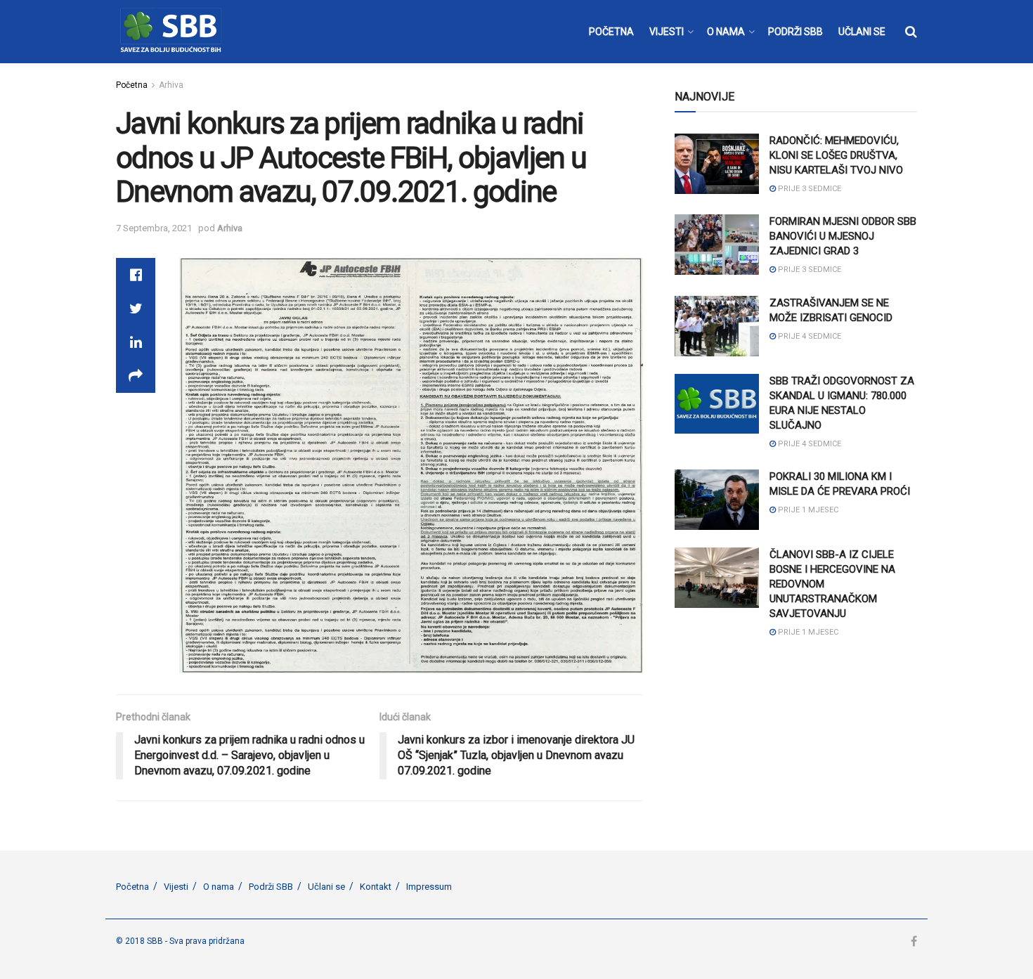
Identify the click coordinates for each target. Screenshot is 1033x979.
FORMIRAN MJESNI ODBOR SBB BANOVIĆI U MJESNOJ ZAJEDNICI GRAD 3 (842, 236)
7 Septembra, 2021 (154, 228)
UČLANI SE (861, 31)
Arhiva (171, 85)
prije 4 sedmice (808, 336)
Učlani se (326, 886)
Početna (132, 85)
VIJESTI (666, 31)
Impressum (429, 886)
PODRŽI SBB (795, 31)
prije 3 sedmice (808, 188)
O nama (218, 886)
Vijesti (176, 886)
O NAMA (726, 31)
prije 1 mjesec (807, 509)
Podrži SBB (271, 886)
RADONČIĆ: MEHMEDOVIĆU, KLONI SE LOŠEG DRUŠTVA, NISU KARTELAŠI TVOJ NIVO (836, 155)
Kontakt (375, 886)
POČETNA (611, 31)
